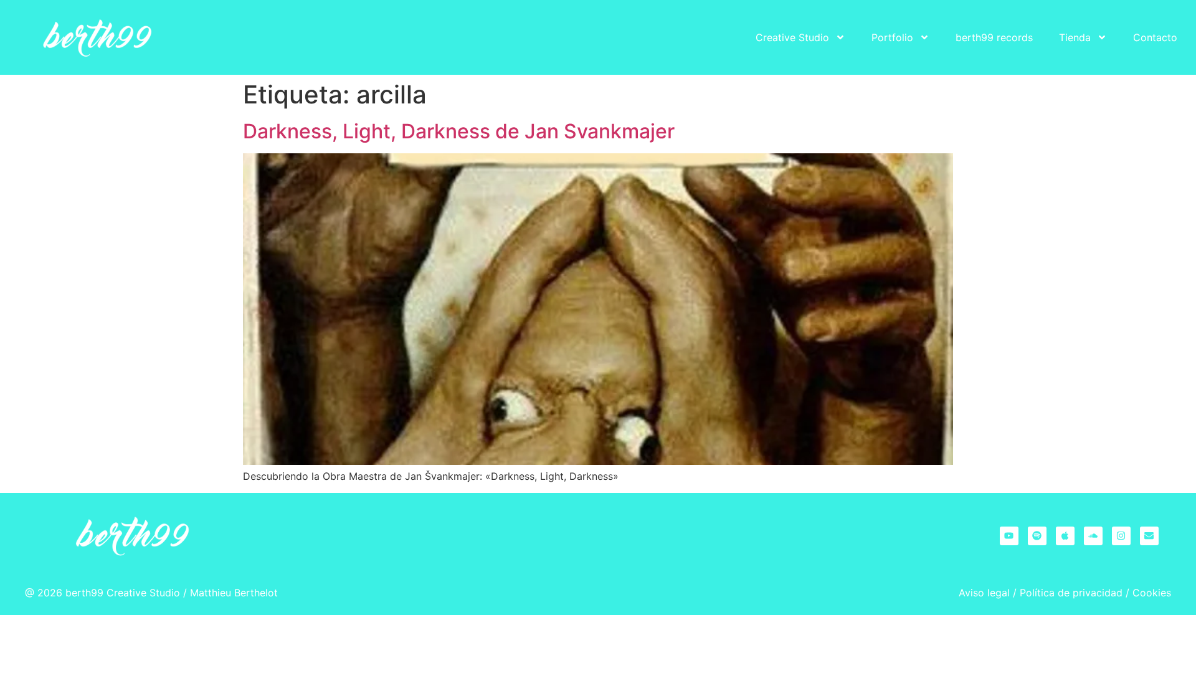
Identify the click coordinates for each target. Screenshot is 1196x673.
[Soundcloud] (1093, 536)
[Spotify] (1037, 536)
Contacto (1155, 37)
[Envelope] (1149, 536)
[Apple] (1065, 536)
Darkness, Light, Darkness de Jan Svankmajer (459, 131)
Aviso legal (984, 592)
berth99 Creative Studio (122, 592)
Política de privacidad (1071, 592)
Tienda (1075, 37)
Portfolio (892, 37)
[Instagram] (1121, 536)
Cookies (1151, 592)
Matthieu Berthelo (232, 592)
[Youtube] (1009, 536)
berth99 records (994, 37)
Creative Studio (792, 37)
